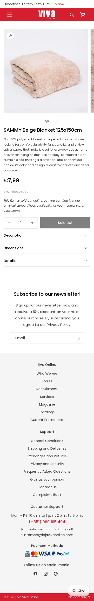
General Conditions (47, 440)
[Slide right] (57, 121)
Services (47, 396)
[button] (72, 14)
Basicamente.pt (78, 597)
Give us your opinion (47, 479)
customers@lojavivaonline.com (47, 535)
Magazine (47, 404)
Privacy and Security (47, 463)
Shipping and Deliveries (47, 448)
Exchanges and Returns (47, 456)
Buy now (58, 4)
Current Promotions (47, 419)
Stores (47, 381)
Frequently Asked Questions (47, 471)
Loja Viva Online (27, 597)
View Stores (12, 211)
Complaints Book (47, 494)
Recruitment (47, 388)
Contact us (47, 487)
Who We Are (47, 373)
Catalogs (47, 412)
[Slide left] (36, 121)
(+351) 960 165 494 (47, 522)
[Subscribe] (79, 338)
